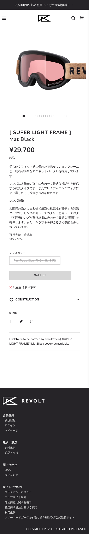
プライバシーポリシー (18, 492)
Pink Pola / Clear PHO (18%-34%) (35, 260)
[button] (24, 116)
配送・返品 (10, 442)
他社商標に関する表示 (18, 502)
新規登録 (10, 420)
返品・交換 (11, 452)
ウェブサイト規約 (15, 497)
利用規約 (10, 512)
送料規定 (10, 447)
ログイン (10, 425)
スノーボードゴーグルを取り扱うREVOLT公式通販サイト (40, 517)
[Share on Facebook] (11, 321)
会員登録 (8, 415)
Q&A (8, 469)
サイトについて (13, 487)
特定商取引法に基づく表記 (21, 507)
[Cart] (82, 18)
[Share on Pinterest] (31, 321)
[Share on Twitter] (21, 321)
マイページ (11, 430)
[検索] (73, 18)
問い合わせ (10, 465)
